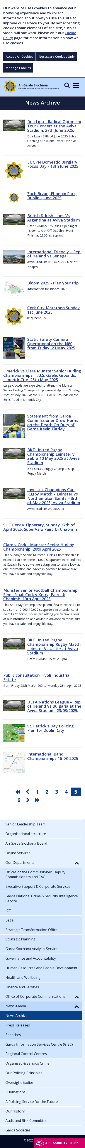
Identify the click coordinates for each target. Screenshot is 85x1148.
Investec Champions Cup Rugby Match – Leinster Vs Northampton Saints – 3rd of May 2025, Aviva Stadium (53, 496)
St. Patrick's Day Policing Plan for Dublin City (50, 728)
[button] (76, 863)
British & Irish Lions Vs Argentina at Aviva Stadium (53, 218)
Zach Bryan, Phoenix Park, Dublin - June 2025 (52, 196)
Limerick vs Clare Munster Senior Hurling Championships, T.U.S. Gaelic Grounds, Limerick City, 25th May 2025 (42, 375)
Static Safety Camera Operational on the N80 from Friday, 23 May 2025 (51, 344)
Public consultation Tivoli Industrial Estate (37, 677)
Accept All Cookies (19, 56)
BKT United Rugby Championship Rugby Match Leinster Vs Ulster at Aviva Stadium (54, 646)
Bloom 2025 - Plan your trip (53, 283)
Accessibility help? (61, 1143)
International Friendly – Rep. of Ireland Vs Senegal (54, 254)
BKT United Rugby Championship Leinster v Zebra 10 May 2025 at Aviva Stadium (53, 456)
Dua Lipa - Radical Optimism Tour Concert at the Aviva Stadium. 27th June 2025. (54, 126)
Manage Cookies (18, 68)
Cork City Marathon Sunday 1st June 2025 (53, 310)
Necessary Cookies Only (57, 56)
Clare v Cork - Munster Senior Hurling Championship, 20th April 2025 (38, 547)
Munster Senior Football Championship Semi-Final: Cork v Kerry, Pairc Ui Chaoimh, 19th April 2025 (40, 595)
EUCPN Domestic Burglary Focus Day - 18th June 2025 (52, 164)
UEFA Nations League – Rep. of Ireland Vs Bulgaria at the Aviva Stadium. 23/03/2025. (54, 706)
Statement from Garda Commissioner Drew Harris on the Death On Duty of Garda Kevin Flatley (52, 422)
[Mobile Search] (67, 85)
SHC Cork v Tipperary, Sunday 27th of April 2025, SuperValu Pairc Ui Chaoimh (40, 527)
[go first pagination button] (18, 792)
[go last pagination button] (38, 800)
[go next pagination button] (28, 800)
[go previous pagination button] (28, 792)
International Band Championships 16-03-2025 (52, 756)
